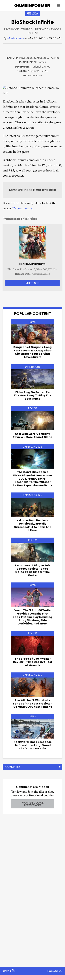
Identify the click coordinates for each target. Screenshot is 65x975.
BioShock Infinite (32, 264)
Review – (32, 435)
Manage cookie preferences (33, 804)
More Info (32, 283)
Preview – (32, 703)
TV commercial (22, 208)
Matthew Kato (15, 38)
